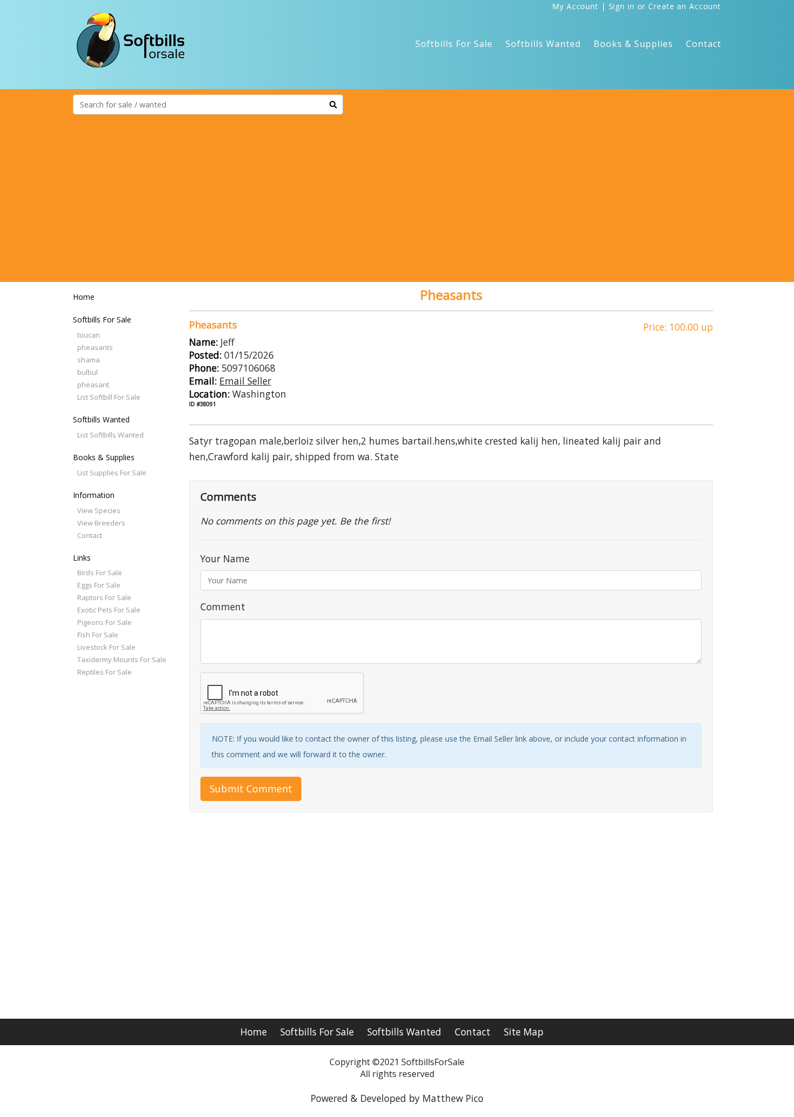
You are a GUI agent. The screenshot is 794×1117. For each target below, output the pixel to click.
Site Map (523, 1031)
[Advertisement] (397, 195)
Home (84, 297)
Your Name (225, 558)
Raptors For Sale (104, 597)
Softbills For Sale (454, 44)
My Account (575, 6)
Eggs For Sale (98, 585)
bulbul (87, 372)
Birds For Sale (99, 572)
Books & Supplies (633, 44)
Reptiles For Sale (104, 672)
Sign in (622, 6)
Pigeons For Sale (104, 622)
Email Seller (245, 380)
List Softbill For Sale (108, 397)
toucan (88, 335)
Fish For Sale (97, 635)
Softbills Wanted (543, 44)
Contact (703, 44)
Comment (222, 606)
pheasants (95, 347)
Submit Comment (251, 788)
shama (88, 360)
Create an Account (684, 6)
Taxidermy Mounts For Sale (121, 659)
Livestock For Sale (106, 647)
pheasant (93, 384)
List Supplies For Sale (111, 472)
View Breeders (101, 523)
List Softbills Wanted (110, 435)
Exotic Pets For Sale (108, 610)
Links (82, 558)
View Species (98, 510)
